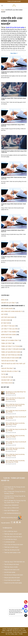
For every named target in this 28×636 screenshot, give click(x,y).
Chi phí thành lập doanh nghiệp (12, 580)
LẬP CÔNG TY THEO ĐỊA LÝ (8, 326)
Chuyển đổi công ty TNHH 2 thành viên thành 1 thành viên (13, 204)
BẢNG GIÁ (3, 300)
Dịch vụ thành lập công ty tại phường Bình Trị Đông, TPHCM (15, 448)
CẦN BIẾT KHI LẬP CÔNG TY (8, 303)
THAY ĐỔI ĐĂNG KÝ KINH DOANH (10, 358)
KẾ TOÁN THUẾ (5, 323)
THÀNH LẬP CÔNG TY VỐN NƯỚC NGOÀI (12, 349)
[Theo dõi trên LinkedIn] (17, 522)
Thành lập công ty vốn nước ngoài (13, 534)
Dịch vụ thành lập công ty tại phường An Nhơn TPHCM (16, 417)
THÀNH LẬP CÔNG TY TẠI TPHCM (10, 346)
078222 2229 (15, 508)
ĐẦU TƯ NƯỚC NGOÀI (7, 308)
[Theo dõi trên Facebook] (12, 522)
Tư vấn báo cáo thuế (9, 542)
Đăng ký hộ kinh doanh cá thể (11, 569)
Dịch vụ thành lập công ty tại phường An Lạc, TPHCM (16, 442)
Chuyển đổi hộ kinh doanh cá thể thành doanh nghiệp (13, 283)
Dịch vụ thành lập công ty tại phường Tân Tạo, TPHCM (16, 430)
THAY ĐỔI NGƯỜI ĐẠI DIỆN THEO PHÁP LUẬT (13, 363)
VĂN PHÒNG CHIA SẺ (6, 383)
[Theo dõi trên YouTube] (20, 522)
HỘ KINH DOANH (5, 320)
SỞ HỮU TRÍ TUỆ (5, 337)
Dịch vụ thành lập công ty (10, 531)
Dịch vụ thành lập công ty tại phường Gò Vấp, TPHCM (16, 411)
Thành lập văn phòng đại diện (11, 550)
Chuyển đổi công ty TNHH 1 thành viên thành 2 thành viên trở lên (13, 178)
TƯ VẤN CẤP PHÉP (6, 377)
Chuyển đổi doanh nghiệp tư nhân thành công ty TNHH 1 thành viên (14, 151)
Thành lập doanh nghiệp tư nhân (12, 552)
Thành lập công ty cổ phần (11, 567)
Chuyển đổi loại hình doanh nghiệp (13, 583)
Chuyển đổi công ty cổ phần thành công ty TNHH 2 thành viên (13, 125)
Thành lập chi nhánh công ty (11, 547)
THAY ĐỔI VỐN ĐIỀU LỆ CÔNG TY (10, 371)
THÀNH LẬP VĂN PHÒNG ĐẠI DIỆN (10, 355)
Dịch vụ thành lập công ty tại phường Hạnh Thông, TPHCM (15, 423)
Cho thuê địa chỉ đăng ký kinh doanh (13, 575)
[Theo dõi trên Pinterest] (14, 522)
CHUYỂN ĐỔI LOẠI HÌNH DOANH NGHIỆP (12, 305)
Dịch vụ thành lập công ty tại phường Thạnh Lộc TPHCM (15, 436)
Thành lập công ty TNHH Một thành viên (14, 561)
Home (2, 10)
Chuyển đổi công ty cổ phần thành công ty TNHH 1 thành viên (13, 231)
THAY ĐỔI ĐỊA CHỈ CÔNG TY (8, 360)
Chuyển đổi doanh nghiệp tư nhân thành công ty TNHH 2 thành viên (14, 72)
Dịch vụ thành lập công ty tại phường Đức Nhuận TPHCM (15, 455)
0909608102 (15, 505)
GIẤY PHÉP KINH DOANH (7, 317)
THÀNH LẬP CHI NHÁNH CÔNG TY (10, 340)
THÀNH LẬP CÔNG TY (7, 343)
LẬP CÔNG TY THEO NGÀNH (8, 331)
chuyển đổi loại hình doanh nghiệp (15, 27)
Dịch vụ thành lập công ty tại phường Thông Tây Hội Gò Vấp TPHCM (15, 405)
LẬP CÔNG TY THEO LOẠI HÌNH (9, 329)
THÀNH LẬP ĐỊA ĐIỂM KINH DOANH (10, 352)
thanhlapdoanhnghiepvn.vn (14, 513)
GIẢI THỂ (3, 314)
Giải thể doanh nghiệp (9, 572)
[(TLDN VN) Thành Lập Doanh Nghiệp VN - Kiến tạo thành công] (14, 5)
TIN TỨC (3, 374)
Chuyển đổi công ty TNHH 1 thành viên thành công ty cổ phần (13, 99)
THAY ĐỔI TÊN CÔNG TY (7, 368)
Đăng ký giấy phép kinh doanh (12, 577)
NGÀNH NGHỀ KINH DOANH (8, 334)
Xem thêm (13, 53)
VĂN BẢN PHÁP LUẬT (7, 380)
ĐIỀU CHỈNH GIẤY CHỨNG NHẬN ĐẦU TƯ (12, 311)
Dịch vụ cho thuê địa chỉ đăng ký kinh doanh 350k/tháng (15, 398)
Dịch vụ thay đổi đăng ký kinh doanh (13, 544)
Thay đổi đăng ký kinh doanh (11, 564)
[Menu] (2, 5)
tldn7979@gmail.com (13, 510)
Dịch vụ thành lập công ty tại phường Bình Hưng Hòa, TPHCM (15, 461)
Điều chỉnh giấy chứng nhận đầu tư (13, 536)
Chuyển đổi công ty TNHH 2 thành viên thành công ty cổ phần (13, 257)
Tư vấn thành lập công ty (10, 539)
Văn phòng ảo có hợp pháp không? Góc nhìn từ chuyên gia (16, 392)
